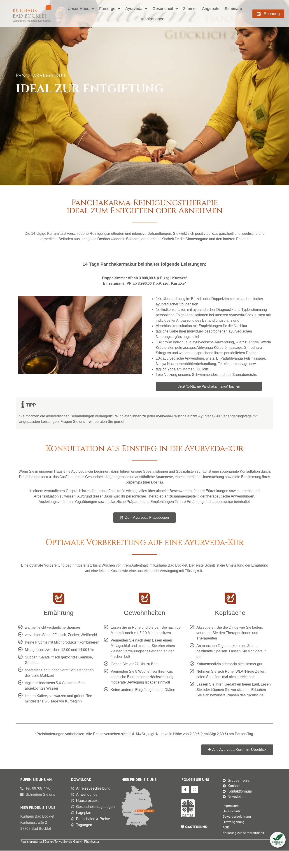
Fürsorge (107, 8)
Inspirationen (152, 19)
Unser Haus (78, 8)
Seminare (233, 8)
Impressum (231, 805)
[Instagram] (194, 789)
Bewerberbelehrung (237, 816)
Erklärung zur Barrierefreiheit (243, 833)
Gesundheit (162, 8)
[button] (277, 839)
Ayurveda (133, 8)
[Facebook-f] (185, 789)
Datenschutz (231, 811)
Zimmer (190, 8)
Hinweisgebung (234, 822)
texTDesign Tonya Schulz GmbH (60, 841)
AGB (226, 827)
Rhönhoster (91, 841)
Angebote (210, 8)
